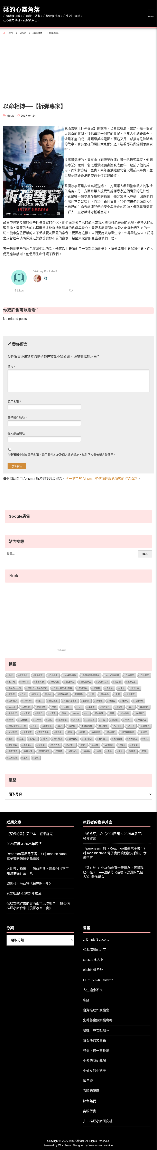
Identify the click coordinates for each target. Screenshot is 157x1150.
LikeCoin (28, 701)
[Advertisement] (78, 67)
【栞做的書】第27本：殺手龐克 (30, 834)
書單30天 (40, 682)
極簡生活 (28, 751)
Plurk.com (61, 650)
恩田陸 (110, 688)
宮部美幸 (135, 688)
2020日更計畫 (112, 675)
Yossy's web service (101, 1145)
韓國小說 (142, 720)
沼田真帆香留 (128, 732)
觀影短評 (13, 701)
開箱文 (33, 739)
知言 (144, 751)
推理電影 (83, 688)
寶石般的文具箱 (94, 1040)
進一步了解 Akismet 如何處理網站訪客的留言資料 (101, 478)
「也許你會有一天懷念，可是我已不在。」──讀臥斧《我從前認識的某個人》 (113, 872)
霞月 (60, 726)
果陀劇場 (118, 739)
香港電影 (144, 707)
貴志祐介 (70, 745)
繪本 (45, 739)
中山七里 (13, 713)
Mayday (25, 682)
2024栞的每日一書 (17, 726)
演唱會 (99, 701)
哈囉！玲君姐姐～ (96, 1030)
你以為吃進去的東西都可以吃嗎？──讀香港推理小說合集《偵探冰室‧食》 (38, 906)
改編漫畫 (53, 701)
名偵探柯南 (63, 694)
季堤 (120, 751)
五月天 (12, 682)
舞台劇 (48, 694)
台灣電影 (131, 694)
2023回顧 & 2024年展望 (24, 893)
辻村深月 (105, 707)
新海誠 (95, 745)
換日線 (88, 1081)
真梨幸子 (28, 745)
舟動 (110, 751)
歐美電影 (13, 745)
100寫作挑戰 (70, 675)
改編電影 (130, 675)
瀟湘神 (87, 751)
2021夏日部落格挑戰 (37, 688)
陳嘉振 (58, 732)
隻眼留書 (89, 1111)
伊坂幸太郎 (103, 682)
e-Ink (121, 688)
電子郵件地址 (17, 417)
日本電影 (145, 675)
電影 (83, 745)
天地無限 (26, 707)
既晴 (70, 732)
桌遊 (21, 739)
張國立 (39, 713)
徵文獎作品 (86, 682)
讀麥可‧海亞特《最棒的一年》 (29, 883)
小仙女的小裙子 (94, 1070)
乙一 (80, 707)
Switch (38, 720)
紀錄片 (125, 701)
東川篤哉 (58, 739)
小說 (11, 675)
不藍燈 (119, 707)
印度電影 (109, 745)
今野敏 (82, 732)
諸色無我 (89, 1101)
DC (86, 713)
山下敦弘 (88, 739)
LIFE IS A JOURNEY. (98, 980)
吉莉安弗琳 (43, 732)
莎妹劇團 (62, 720)
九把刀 (144, 732)
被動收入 (73, 751)
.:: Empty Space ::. (96, 939)
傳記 (146, 739)
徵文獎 (115, 720)
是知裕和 (13, 758)
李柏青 (92, 707)
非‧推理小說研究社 (97, 1121)
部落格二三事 (15, 688)
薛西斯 (86, 701)
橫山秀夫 (103, 726)
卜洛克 (52, 713)
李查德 (59, 751)
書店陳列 (70, 682)
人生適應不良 (93, 990)
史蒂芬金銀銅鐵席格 (97, 1020)
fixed (11, 720)
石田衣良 (133, 739)
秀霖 (64, 713)
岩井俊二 (103, 739)
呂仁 (54, 707)
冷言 (131, 707)
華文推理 (38, 675)
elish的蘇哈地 (93, 969)
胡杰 (50, 720)
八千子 (131, 726)
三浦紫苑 (90, 720)
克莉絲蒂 (139, 701)
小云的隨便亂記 (94, 1060)
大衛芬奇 (28, 732)
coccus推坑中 (93, 959)
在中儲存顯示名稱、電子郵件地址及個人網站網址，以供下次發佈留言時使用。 (62, 454)
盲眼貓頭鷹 (91, 1091)
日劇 (23, 694)
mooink (12, 707)
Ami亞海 (117, 726)
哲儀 (36, 758)
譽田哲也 (73, 739)
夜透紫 (72, 726)
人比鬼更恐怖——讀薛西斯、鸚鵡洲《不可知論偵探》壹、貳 (38, 871)
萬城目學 (13, 732)
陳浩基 (12, 694)
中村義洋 (140, 713)
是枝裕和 (24, 720)
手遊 (103, 720)
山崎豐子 (145, 726)
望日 (26, 758)
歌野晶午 (96, 732)
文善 (92, 694)
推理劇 (35, 694)
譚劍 (99, 751)
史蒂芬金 (41, 707)
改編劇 (97, 688)
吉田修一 (67, 707)
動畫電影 (79, 694)
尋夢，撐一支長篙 (96, 1050)
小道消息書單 (70, 701)
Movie (10, 115)
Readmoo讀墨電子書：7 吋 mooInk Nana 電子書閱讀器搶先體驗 (37, 856)
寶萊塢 (132, 751)
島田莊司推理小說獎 (63, 688)
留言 (11, 366)
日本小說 (53, 675)
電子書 (118, 682)
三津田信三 (44, 751)
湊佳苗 (112, 701)
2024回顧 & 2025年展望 (24, 844)
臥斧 (118, 694)
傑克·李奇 (13, 751)
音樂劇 (41, 745)
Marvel (128, 720)
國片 (40, 701)
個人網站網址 (16, 433)
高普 (35, 726)
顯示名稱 (14, 401)
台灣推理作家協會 (91, 675)
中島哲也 (55, 745)
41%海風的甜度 (94, 949)
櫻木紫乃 (111, 732)
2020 (122, 745)
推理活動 (55, 682)
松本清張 (125, 713)
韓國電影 (47, 726)
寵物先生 (105, 694)
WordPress (64, 1145)
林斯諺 (27, 713)
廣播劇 (134, 745)
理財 (11, 739)
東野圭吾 (132, 682)
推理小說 (23, 675)
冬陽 (86, 1000)
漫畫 (112, 713)
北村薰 (76, 720)
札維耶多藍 (87, 726)
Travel (76, 713)
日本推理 (99, 713)
